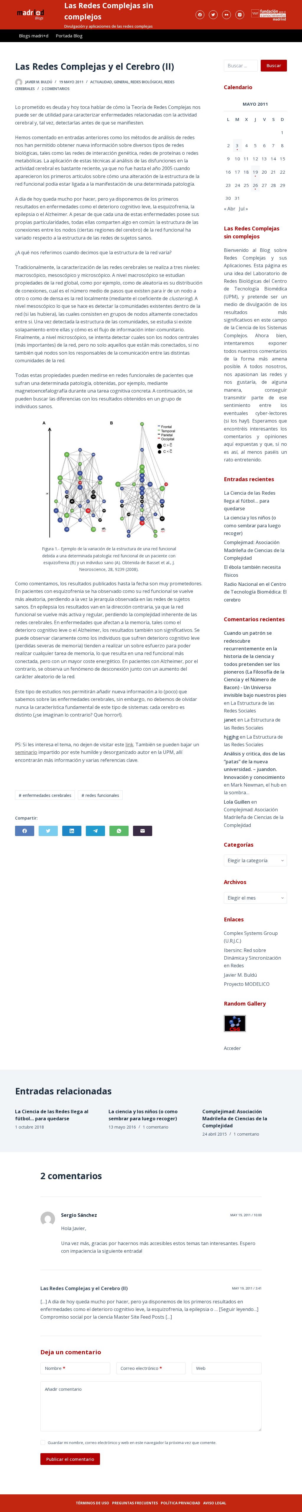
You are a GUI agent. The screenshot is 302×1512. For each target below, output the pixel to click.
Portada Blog (69, 36)
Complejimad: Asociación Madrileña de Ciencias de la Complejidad (254, 550)
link (129, 744)
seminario (26, 752)
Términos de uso (92, 1503)
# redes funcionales (100, 795)
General (121, 81)
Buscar (274, 65)
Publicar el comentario (70, 1459)
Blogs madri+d (33, 36)
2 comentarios (56, 88)
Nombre (55, 1368)
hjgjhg (231, 737)
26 (255, 185)
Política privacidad (180, 1503)
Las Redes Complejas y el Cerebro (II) (84, 1288)
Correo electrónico (141, 1368)
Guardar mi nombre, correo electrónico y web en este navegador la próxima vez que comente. (132, 1442)
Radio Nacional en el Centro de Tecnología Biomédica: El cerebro (255, 592)
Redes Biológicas (147, 81)
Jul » (243, 208)
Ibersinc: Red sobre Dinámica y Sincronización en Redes (252, 958)
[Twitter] (213, 14)
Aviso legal (214, 1503)
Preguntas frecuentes (135, 1503)
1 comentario (155, 1127)
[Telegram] (95, 831)
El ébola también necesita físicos (252, 571)
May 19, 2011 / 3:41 (247, 1288)
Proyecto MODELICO (247, 984)
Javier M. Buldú (240, 975)
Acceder (232, 1048)
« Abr (229, 208)
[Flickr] (226, 14)
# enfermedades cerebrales (45, 795)
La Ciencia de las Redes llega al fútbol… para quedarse (249, 501)
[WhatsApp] (119, 831)
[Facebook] (200, 14)
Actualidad (101, 81)
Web (201, 1368)
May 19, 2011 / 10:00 (246, 1215)
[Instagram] (239, 14)
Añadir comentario (63, 1389)
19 (255, 172)
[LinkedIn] (71, 831)
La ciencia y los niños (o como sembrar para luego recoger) (252, 525)
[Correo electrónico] (142, 831)
